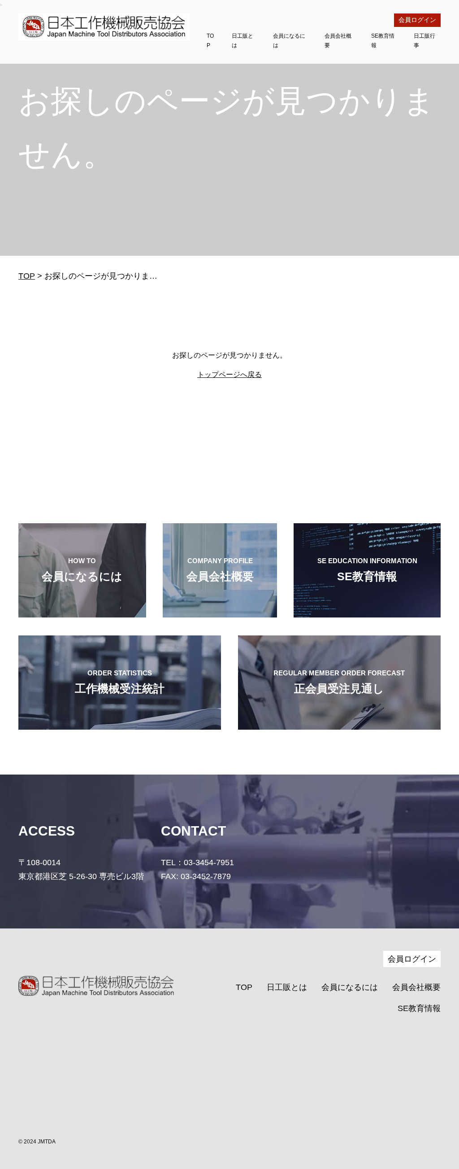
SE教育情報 (419, 1008)
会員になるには (349, 987)
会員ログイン (417, 19)
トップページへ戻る (229, 374)
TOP (26, 275)
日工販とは (287, 987)
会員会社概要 (416, 987)
